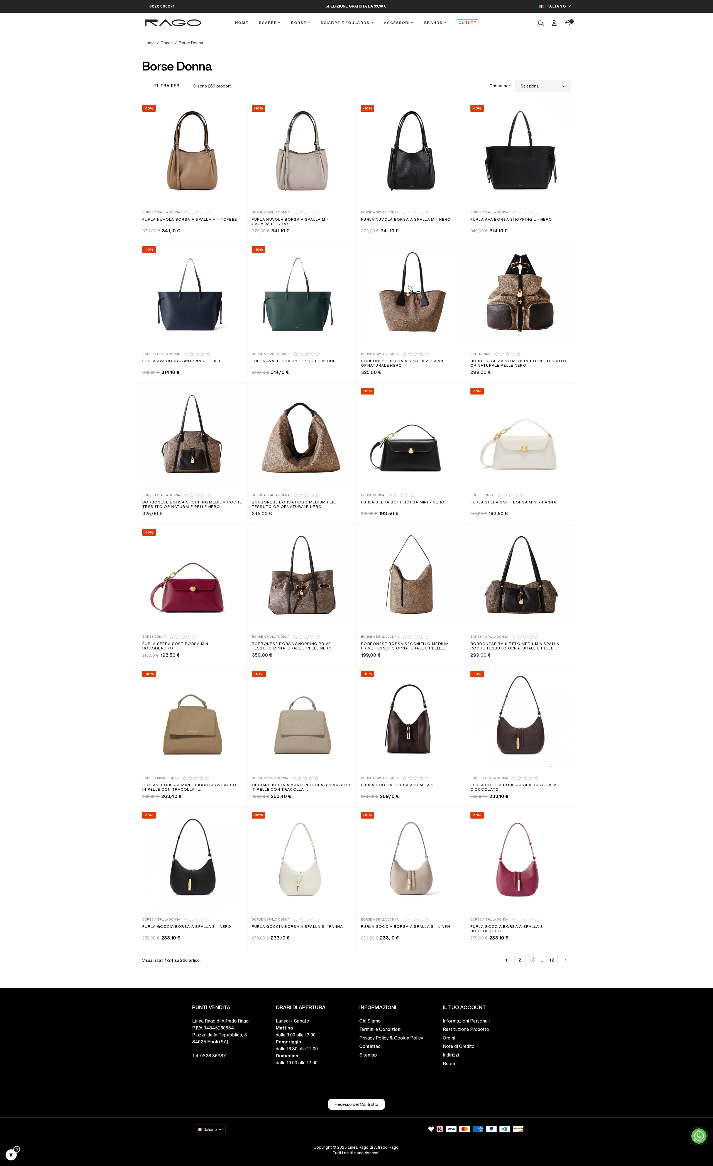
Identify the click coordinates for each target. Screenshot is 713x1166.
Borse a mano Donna (160, 778)
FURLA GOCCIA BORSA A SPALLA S (397, 785)
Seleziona (530, 86)
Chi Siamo (370, 1020)
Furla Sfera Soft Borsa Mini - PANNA (513, 502)
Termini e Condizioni (380, 1029)
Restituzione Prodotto (466, 1029)
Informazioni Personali (466, 1020)
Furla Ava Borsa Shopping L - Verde (294, 361)
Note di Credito (459, 1046)
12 (552, 960)
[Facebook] (194, 1067)
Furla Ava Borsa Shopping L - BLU (181, 361)
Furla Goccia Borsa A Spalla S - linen (405, 926)
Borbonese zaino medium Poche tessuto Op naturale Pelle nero (518, 363)
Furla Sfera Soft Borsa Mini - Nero (403, 502)
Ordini (449, 1037)
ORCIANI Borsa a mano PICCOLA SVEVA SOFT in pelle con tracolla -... (192, 787)
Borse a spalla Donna (161, 212)
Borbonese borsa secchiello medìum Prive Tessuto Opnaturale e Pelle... (405, 646)
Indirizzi (451, 1054)
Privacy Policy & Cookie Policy (391, 1037)
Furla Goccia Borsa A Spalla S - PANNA (297, 926)
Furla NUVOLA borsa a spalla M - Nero (406, 219)
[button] (356, 1104)
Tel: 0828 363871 (210, 1055)
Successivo (565, 960)
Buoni (449, 1063)
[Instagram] (206, 1067)
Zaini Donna (480, 354)
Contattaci (370, 1046)
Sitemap (368, 1054)
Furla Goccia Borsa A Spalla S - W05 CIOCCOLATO (513, 787)
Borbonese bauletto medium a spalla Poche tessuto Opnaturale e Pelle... (515, 646)
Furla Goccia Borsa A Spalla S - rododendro (508, 929)
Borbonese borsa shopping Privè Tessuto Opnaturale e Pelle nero (292, 646)
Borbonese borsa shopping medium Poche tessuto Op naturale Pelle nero (192, 504)
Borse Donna (372, 495)
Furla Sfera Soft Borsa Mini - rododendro (177, 646)
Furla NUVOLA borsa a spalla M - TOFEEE (189, 219)
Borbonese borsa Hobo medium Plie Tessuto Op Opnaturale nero (294, 504)
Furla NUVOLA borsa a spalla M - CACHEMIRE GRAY (290, 222)
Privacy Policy (154, 1162)
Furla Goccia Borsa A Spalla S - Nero (186, 926)
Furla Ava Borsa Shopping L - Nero (511, 219)
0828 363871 (161, 6)
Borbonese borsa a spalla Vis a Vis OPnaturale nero (403, 363)
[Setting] (554, 23)
